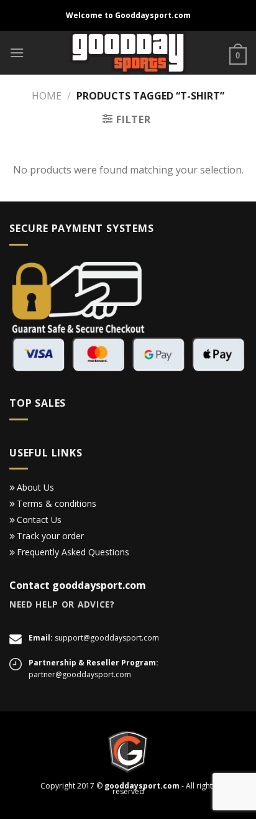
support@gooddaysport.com (107, 637)
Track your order (50, 536)
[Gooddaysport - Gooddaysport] (128, 53)
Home (47, 96)
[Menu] (16, 52)
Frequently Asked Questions (73, 552)
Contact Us (39, 519)
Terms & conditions (56, 503)
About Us (35, 487)
